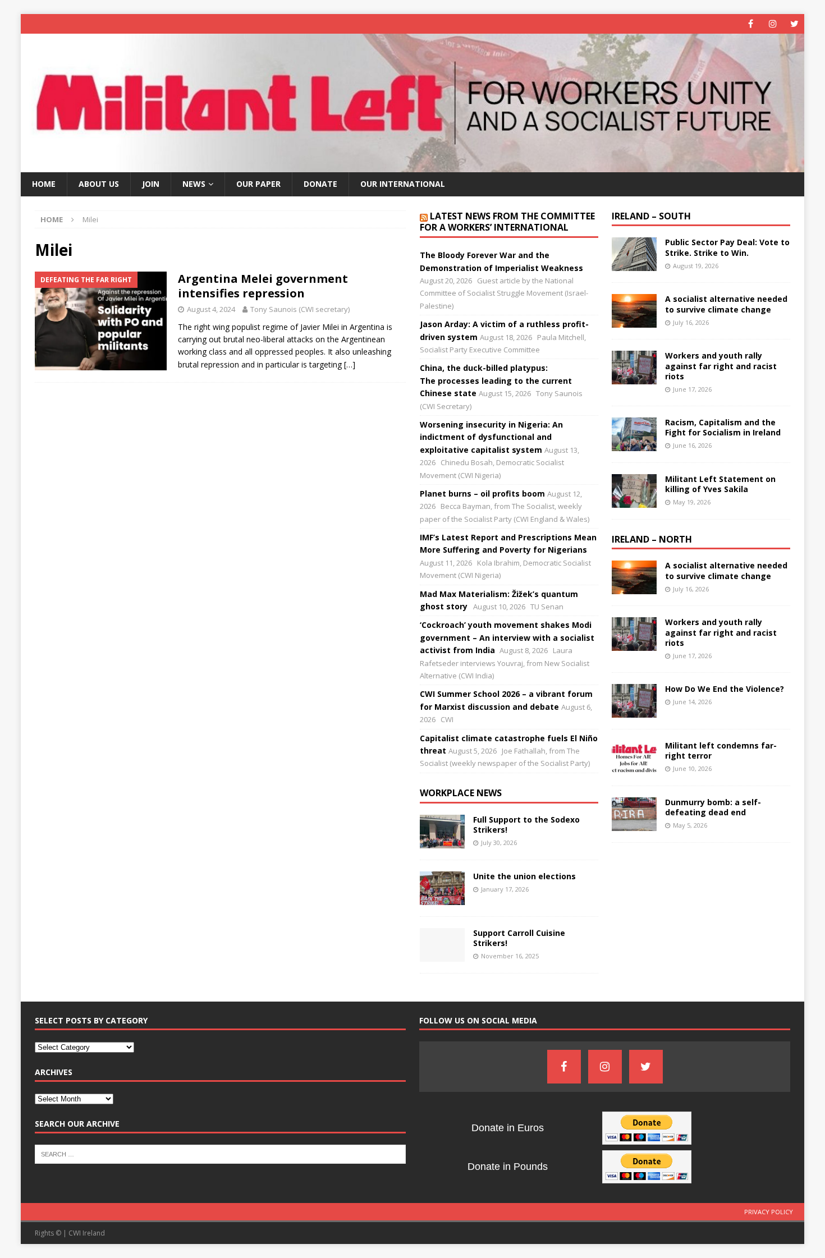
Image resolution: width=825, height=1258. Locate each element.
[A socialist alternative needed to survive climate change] (634, 311)
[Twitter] (794, 24)
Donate (320, 183)
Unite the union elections (524, 876)
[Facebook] (750, 24)
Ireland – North (652, 539)
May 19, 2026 (692, 502)
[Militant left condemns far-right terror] (634, 757)
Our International (402, 183)
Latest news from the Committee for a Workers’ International (507, 222)
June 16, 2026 (692, 445)
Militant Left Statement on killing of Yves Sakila (720, 484)
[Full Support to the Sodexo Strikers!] (442, 831)
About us (99, 183)
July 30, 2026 (499, 842)
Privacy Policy (768, 1212)
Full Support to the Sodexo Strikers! (526, 824)
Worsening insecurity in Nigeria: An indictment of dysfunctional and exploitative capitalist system (491, 437)
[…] (349, 364)
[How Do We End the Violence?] (634, 701)
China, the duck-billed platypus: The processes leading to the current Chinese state (496, 380)
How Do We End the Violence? (724, 688)
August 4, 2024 (211, 309)
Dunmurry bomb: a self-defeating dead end (713, 807)
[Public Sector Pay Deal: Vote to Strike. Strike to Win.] (634, 254)
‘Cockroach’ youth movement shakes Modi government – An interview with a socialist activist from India (507, 637)
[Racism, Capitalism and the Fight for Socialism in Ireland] (634, 434)
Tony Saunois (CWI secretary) (300, 309)
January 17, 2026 (505, 889)
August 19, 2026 (695, 265)
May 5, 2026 (690, 825)
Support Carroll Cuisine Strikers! (519, 938)
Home (44, 183)
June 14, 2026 (692, 701)
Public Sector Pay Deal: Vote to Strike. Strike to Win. (727, 247)
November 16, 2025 (510, 956)
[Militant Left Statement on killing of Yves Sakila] (634, 491)
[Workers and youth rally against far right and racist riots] (634, 367)
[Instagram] (772, 24)
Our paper (258, 183)
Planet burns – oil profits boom (482, 493)
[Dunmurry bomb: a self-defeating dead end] (634, 814)
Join (150, 183)
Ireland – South (651, 216)
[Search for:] (220, 1153)
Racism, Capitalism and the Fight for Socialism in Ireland (723, 427)
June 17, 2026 (692, 389)
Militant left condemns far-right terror (721, 750)
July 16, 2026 (691, 322)
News (193, 183)
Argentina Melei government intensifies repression (263, 286)
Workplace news (461, 793)
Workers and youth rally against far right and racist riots (721, 365)
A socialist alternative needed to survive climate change (726, 303)
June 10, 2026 (692, 768)
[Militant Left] (413, 165)
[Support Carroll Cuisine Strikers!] (442, 945)
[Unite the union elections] (442, 888)
